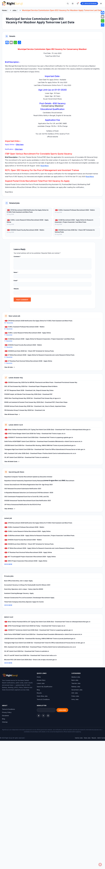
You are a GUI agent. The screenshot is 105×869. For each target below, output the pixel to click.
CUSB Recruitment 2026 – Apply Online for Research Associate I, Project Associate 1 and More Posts (74, 221)
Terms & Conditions (43, 699)
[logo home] (12, 3)
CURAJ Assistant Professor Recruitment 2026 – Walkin (76, 210)
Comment (17, 256)
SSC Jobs (74, 693)
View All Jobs (8, 367)
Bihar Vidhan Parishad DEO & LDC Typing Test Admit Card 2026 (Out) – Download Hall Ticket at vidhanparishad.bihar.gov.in (49, 429)
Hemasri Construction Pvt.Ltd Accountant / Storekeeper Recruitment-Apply (29, 597)
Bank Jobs (74, 680)
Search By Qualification (44, 686)
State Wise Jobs (42, 696)
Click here (19, 144)
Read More (45, 166)
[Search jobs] (68, 3)
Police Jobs (75, 696)
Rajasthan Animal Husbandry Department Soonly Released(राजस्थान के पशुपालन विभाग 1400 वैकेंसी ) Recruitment (39, 480)
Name (16, 272)
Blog (38, 690)
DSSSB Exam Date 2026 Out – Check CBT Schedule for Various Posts (75, 231)
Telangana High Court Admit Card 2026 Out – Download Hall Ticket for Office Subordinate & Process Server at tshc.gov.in (44, 449)
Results (39, 693)
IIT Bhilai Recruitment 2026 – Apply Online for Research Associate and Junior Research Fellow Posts (41, 355)
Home (4, 10)
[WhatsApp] (102, 21)
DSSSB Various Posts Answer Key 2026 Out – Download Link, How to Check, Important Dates (35, 406)
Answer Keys (41, 680)
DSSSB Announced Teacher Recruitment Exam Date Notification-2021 (27, 500)
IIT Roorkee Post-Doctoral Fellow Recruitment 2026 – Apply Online (30, 361)
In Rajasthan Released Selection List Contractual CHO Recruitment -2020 (28, 492)
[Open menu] (101, 3)
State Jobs (87, 738)
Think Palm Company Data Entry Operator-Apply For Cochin (24, 602)
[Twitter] (43, 715)
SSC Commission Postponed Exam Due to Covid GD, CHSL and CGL (26, 496)
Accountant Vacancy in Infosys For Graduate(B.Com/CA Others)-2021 (27, 585)
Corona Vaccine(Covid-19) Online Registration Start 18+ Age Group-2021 (28, 484)
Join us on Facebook (90, 3)
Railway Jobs (75, 686)
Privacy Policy (6, 712)
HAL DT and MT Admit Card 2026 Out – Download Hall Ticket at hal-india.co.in (30, 655)
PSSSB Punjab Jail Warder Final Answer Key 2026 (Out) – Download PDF (28, 394)
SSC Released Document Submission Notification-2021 (22, 488)
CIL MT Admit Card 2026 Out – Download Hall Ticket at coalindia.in (26, 457)
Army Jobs (74, 699)
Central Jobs (79, 738)
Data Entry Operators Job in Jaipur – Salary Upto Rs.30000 (23, 589)
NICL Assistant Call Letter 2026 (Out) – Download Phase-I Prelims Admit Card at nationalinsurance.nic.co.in (40, 453)
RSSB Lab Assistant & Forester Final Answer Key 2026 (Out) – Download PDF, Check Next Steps (35, 402)
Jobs (14, 10)
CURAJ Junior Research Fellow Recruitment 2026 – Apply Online (28, 221)
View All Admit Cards (10, 461)
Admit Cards (101, 738)
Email (16, 280)
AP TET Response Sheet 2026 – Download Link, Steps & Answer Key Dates (28, 390)
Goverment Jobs (76, 690)
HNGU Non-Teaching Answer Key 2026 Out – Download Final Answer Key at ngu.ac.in (32, 398)
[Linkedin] (48, 715)
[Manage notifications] (100, 864)
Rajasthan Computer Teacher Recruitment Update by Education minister (28, 477)
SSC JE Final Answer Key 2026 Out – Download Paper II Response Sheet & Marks (30, 386)
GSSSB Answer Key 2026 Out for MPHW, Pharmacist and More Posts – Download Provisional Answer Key (42, 382)
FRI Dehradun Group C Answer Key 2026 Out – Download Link (24, 410)
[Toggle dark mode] (73, 3)
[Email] (102, 17)
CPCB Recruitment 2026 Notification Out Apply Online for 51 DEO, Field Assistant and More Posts (28, 211)
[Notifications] (77, 3)
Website (16, 288)
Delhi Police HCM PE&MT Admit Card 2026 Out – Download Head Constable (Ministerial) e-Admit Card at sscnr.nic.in (43, 441)
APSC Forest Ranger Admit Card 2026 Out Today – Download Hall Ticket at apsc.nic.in (36, 433)
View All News (8, 508)
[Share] (102, 25)
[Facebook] (39, 715)
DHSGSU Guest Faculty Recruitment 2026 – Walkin (27, 230)
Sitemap (4, 722)
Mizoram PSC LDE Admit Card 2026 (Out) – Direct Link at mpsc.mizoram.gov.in (30, 659)
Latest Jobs (41, 683)
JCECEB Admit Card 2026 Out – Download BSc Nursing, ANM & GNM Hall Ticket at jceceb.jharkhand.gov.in (39, 445)
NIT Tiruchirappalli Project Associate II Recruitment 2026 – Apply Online (32, 556)
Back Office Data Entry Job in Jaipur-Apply (18, 581)
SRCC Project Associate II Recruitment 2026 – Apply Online (27, 561)
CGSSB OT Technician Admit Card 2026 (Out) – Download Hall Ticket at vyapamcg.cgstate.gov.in (40, 437)
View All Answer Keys (11, 414)
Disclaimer (5, 715)
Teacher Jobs (75, 683)
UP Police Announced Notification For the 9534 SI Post (22, 504)
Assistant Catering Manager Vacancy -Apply (19, 593)
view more (8, 564)
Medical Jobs (75, 677)
